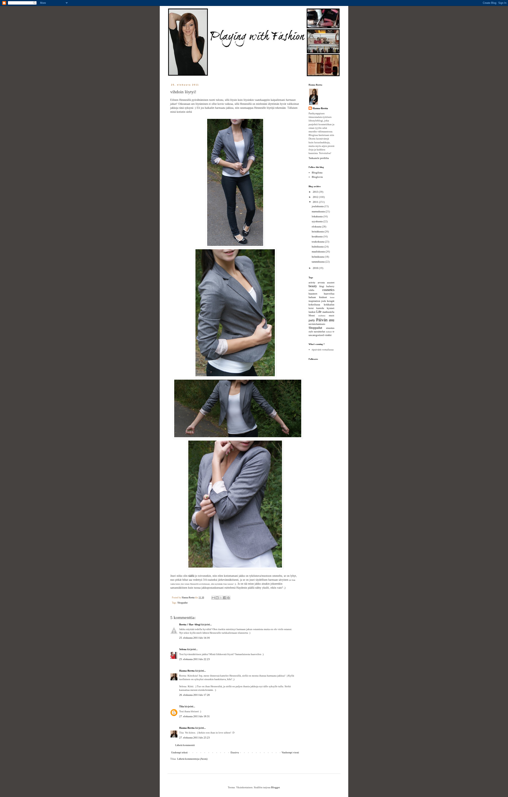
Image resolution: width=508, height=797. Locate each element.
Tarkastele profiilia (319, 158)
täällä (191, 575)
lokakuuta (317, 216)
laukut (312, 311)
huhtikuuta (318, 246)
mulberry (321, 316)
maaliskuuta (318, 251)
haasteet (313, 293)
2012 (316, 196)
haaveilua (329, 293)
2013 (316, 191)
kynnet (330, 308)
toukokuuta (318, 241)
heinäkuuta (318, 231)
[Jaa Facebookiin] (225, 598)
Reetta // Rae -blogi (190, 624)
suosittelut (319, 331)
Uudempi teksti (179, 752)
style (311, 331)
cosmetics (328, 290)
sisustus (330, 327)
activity (312, 282)
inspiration (314, 300)
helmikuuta (318, 256)
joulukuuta (318, 206)
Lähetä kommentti (185, 745)
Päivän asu (325, 320)
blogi (321, 286)
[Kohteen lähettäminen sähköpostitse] (213, 598)
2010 (316, 268)
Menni (312, 315)
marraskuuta (318, 211)
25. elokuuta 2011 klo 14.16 (194, 637)
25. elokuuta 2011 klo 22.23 (194, 659)
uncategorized (316, 335)
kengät (330, 300)
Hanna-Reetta (187, 670)
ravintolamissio (317, 323)
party (312, 320)
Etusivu (235, 752)
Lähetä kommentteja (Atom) (192, 758)
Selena (183, 649)
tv (333, 331)
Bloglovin (317, 176)
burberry (330, 286)
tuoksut (329, 332)
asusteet (330, 282)
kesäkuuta (317, 236)
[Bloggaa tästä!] (217, 598)
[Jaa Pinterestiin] (228, 598)
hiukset (323, 297)
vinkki (328, 335)
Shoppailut (182, 603)
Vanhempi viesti (290, 752)
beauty (313, 286)
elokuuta (317, 226)
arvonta (321, 282)
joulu (323, 301)
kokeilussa (314, 304)
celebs (311, 290)
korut (311, 308)
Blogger (275, 787)
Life (318, 311)
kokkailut (329, 304)
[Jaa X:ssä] (221, 598)
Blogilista (317, 172)
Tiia (181, 706)
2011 (316, 201)
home (332, 297)
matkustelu (328, 311)
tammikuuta (318, 261)
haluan (312, 297)
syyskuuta (317, 221)
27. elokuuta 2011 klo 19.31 (194, 716)
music (331, 315)
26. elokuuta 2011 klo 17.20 (194, 694)
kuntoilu (320, 308)
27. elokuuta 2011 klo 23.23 (194, 737)
